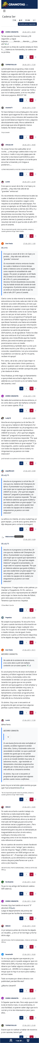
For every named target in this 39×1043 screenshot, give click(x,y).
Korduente (9, 882)
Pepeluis (8, 617)
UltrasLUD (9, 145)
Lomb (7, 182)
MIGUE (8, 807)
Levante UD (6, 20)
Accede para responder (27, 24)
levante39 (9, 954)
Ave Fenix (9, 243)
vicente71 (9, 108)
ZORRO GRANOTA (11, 32)
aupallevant (9, 471)
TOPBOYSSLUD (10, 65)
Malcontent (9, 537)
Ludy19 (8, 418)
